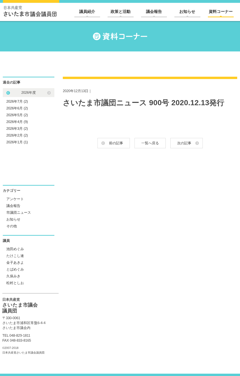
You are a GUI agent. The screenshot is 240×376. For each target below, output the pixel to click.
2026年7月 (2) (17, 101)
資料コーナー (221, 11)
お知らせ (187, 11)
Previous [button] (49, 93)
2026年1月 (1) (17, 142)
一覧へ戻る (150, 143)
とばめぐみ (15, 269)
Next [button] (8, 93)
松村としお (15, 283)
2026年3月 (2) (17, 128)
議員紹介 (87, 11)
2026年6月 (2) (17, 108)
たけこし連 (15, 256)
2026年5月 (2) (17, 115)
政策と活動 (121, 11)
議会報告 (154, 11)
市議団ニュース (18, 212)
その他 (11, 226)
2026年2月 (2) (17, 135)
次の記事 (184, 143)
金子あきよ (15, 262)
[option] (28, 117)
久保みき (13, 276)
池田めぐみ (15, 249)
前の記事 (116, 143)
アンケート (15, 199)
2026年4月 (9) (17, 122)
